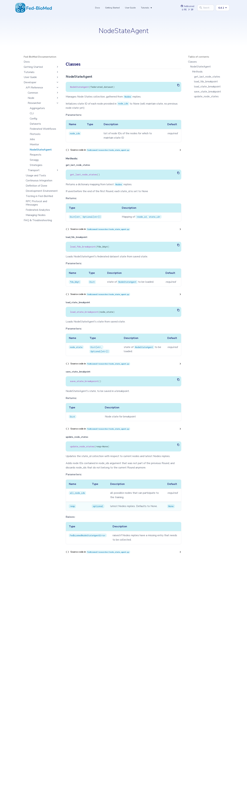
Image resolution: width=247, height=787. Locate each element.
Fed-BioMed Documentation (40, 56)
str (78, 216)
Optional (88, 216)
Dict (72, 216)
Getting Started (112, 7)
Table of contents (198, 56)
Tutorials (145, 7)
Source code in (99, 149)
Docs (97, 7)
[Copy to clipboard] (178, 85)
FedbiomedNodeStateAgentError (88, 535)
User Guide (130, 7)
